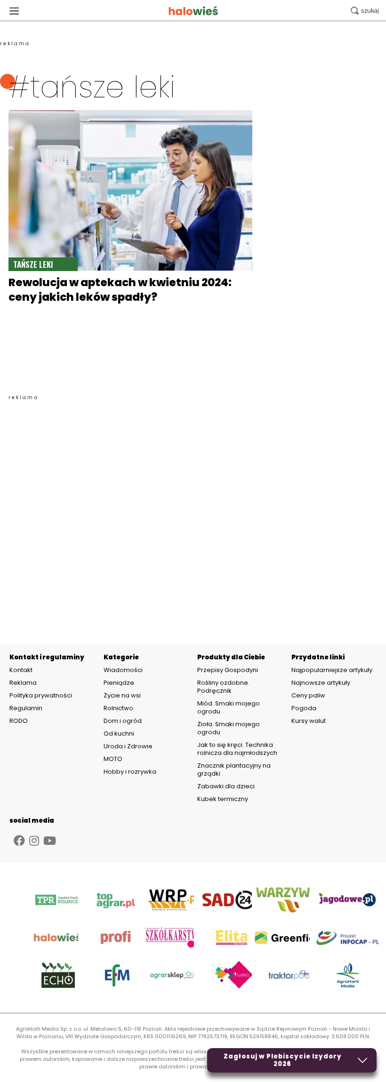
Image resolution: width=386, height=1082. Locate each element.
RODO (18, 721)
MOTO (113, 758)
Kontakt (20, 670)
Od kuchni (119, 733)
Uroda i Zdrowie (128, 746)
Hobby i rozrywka (130, 771)
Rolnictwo (118, 708)
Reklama (23, 683)
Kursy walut (308, 720)
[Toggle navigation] (14, 10)
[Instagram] (34, 841)
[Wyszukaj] (365, 10)
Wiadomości (123, 669)
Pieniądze (119, 682)
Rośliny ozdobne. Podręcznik (223, 686)
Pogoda (303, 708)
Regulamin (25, 708)
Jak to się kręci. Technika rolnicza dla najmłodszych (237, 748)
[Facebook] (19, 841)
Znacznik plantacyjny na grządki (234, 769)
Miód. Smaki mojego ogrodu (228, 707)
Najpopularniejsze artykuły (331, 669)
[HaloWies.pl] (193, 10)
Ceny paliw (308, 695)
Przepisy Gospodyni (227, 669)
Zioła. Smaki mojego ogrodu (228, 728)
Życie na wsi (122, 695)
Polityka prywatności (40, 695)
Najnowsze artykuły (320, 682)
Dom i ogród (123, 720)
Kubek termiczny (223, 798)
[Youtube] (49, 841)
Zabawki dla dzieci (226, 786)
